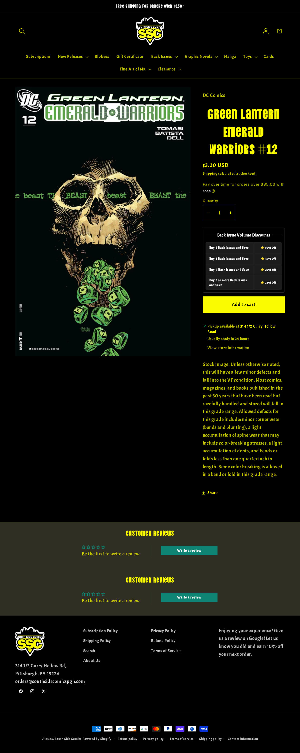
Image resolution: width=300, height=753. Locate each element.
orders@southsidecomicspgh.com (50, 681)
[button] (22, 31)
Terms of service (182, 739)
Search (89, 650)
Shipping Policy (97, 640)
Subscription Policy (100, 631)
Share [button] (212, 493)
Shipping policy (210, 739)
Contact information (243, 739)
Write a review (189, 550)
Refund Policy (163, 640)
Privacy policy (153, 739)
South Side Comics (68, 739)
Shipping (210, 173)
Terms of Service (165, 650)
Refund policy (127, 739)
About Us (91, 660)
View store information (228, 348)
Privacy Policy (163, 631)
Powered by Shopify (97, 739)
